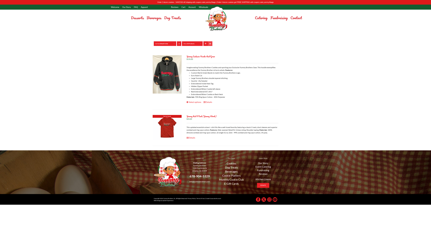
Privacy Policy (192, 198)
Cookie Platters (231, 175)
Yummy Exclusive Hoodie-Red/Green (201, 56)
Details (209, 102)
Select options (195, 102)
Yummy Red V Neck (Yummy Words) (202, 116)
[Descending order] (179, 43)
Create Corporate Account (213, 198)
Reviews (263, 173)
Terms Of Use (201, 198)
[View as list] (210, 43)
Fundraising (263, 170)
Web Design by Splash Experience (163, 200)
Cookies (231, 163)
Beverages (231, 171)
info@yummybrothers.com (199, 181)
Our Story (263, 163)
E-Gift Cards (231, 183)
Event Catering (263, 166)
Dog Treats (231, 167)
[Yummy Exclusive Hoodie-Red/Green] (167, 74)
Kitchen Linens (263, 179)
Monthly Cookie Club (231, 179)
